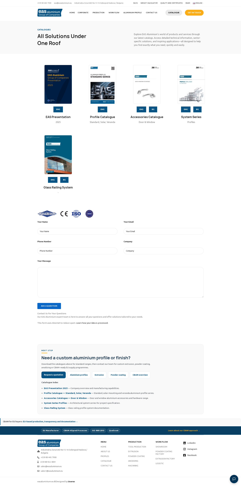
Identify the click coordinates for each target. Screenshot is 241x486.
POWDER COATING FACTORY (164, 452)
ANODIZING (133, 461)
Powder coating (118, 375)
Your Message (44, 261)
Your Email (129, 222)
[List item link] (65, 451)
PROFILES (105, 456)
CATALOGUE (173, 13)
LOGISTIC (160, 463)
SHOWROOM (161, 447)
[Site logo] (49, 12)
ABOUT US (105, 451)
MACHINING (133, 466)
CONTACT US (106, 466)
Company (128, 241)
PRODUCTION (134, 442)
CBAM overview (140, 375)
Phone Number (44, 241)
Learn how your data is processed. (92, 323)
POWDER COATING (136, 456)
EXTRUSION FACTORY (165, 459)
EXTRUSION (133, 451)
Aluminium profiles (79, 375)
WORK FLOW (162, 442)
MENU (103, 442)
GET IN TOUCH (194, 13)
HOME (103, 447)
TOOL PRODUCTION (137, 447)
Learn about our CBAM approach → (184, 430)
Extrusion (99, 375)
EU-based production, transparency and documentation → (50, 421)
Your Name (42, 222)
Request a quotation (53, 375)
